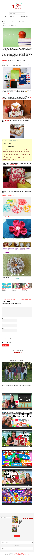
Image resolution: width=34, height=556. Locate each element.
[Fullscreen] (31, 409)
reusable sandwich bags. (12, 164)
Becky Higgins (4, 60)
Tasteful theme (17, 553)
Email (3, 323)
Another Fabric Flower (6, 216)
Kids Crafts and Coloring (9, 25)
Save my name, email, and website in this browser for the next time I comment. (13, 334)
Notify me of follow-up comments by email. (8, 338)
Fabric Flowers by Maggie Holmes (8, 195)
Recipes (15, 25)
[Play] (2, 409)
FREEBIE (26, 62)
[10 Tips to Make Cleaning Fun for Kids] (17, 285)
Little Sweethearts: (5, 239)
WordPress (24, 554)
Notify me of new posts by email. (6, 342)
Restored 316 (23, 553)
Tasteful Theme (13, 554)
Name (3, 318)
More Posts (17, 535)
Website (3, 328)
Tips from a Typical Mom (17, 5)
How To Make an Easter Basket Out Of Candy (20, 520)
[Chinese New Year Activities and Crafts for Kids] (27, 285)
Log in (28, 554)
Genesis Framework (19, 554)
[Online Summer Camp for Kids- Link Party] (6, 285)
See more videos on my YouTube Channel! (8, 506)
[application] (17, 401)
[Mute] (29, 409)
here (14, 90)
